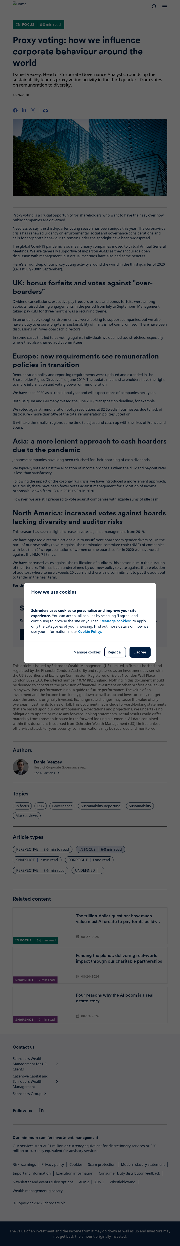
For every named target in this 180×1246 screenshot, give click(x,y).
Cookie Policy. (90, 631)
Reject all (115, 652)
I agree (140, 652)
